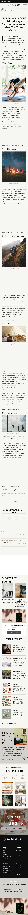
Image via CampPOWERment (13, 433)
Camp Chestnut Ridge (13, 45)
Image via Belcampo (14, 344)
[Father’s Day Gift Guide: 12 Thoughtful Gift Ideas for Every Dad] (6, 688)
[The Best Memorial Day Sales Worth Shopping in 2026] (6, 701)
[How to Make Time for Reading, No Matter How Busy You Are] (6, 649)
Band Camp (4, 493)
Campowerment (6, 439)
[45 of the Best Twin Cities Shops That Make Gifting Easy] (8, 594)
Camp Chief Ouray (12, 299)
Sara (2, 531)
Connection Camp (12, 493)
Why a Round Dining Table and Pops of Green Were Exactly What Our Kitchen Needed (21, 603)
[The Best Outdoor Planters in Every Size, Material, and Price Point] (6, 714)
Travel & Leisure (14, 14)
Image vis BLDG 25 (14, 103)
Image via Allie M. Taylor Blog (14, 268)
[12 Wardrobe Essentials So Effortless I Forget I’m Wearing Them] (20, 593)
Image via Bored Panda (14, 183)
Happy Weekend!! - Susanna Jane (11, 540)
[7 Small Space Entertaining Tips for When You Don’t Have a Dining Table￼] (6, 662)
